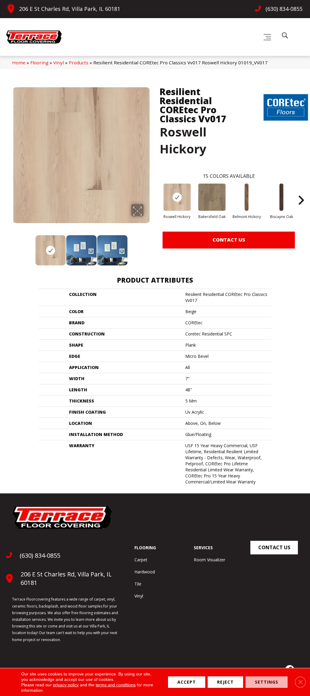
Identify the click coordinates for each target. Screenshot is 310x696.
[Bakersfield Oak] (212, 197)
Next (147, 247)
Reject (225, 682)
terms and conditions (116, 684)
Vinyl (58, 62)
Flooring (39, 62)
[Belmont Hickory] (246, 197)
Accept (186, 682)
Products (78, 62)
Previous (15, 247)
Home (18, 62)
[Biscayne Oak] (281, 197)
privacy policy (66, 684)
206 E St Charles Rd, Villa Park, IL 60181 (69, 8)
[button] (274, 547)
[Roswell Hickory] (177, 197)
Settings (266, 682)
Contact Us (229, 239)
